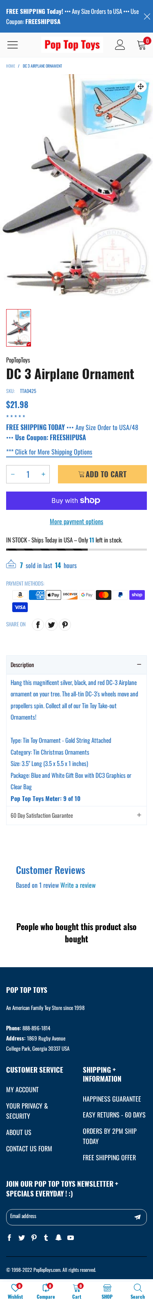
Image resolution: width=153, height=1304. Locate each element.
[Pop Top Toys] (72, 45)
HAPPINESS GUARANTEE (112, 1099)
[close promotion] (147, 16)
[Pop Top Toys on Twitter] (21, 1238)
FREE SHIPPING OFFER (109, 1157)
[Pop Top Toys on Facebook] (9, 1238)
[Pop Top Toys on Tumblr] (46, 1238)
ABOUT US (18, 1132)
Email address (23, 1216)
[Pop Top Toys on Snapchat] (58, 1238)
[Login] (120, 45)
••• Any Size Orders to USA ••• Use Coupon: (72, 16)
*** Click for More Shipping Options (49, 452)
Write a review (77, 885)
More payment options (76, 521)
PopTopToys (18, 359)
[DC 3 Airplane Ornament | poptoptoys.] (76, 187)
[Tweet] (51, 625)
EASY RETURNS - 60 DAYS (114, 1115)
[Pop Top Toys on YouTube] (70, 1238)
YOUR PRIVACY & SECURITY (27, 1111)
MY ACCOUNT (22, 1089)
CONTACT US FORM (29, 1148)
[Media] (141, 86)
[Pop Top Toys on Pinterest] (34, 1238)
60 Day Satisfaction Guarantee (42, 815)
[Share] (38, 625)
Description (22, 664)
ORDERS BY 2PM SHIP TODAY (110, 1136)
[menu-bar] (17, 44)
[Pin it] (65, 625)
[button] (13, 474)
